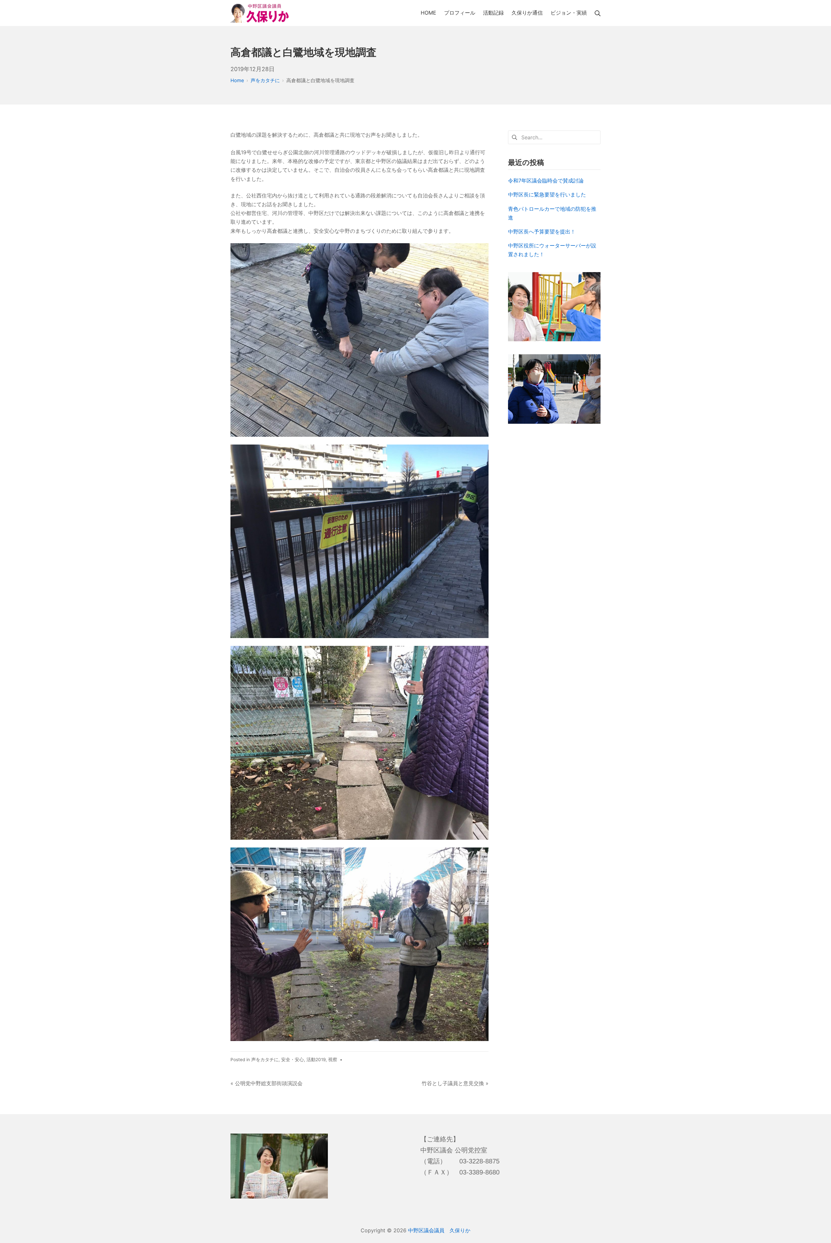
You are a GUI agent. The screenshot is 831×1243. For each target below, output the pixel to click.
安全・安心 (292, 1059)
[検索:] (554, 136)
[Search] (598, 12)
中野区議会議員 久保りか (439, 1230)
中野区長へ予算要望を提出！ (542, 231)
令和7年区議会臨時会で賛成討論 (546, 180)
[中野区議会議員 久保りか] (259, 13)
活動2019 (316, 1059)
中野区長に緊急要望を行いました (547, 194)
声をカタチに (265, 1059)
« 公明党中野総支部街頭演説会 (266, 1083)
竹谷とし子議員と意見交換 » (455, 1083)
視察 (332, 1059)
